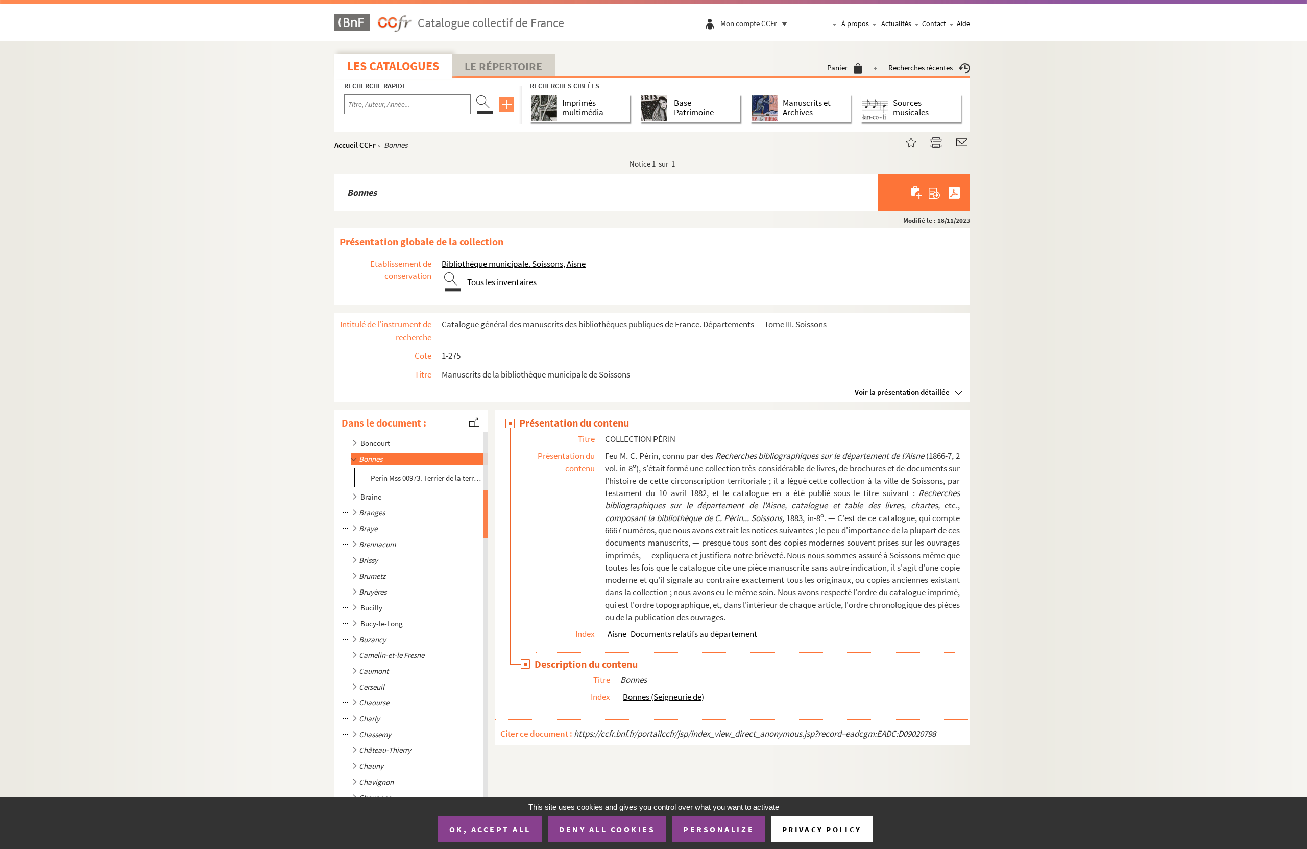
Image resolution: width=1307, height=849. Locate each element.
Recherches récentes (920, 68)
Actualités (896, 23)
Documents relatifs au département (694, 634)
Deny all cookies (607, 829)
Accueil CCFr (355, 145)
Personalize (718, 829)
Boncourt (375, 443)
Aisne (617, 634)
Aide (963, 23)
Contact (934, 23)
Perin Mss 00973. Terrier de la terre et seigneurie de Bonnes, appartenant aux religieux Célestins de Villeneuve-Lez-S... (427, 478)
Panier (837, 68)
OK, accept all (490, 829)
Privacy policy (821, 829)
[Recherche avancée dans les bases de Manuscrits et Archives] (767, 108)
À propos (855, 23)
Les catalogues (393, 66)
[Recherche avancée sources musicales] (877, 108)
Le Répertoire (503, 66)
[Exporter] (934, 192)
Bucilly (371, 607)
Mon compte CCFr (748, 23)
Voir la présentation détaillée (902, 392)
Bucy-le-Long (381, 623)
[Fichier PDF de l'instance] (954, 192)
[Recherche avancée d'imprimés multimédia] (546, 108)
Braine (371, 497)
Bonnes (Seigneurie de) (663, 696)
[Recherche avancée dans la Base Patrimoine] (656, 108)
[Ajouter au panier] (917, 192)
